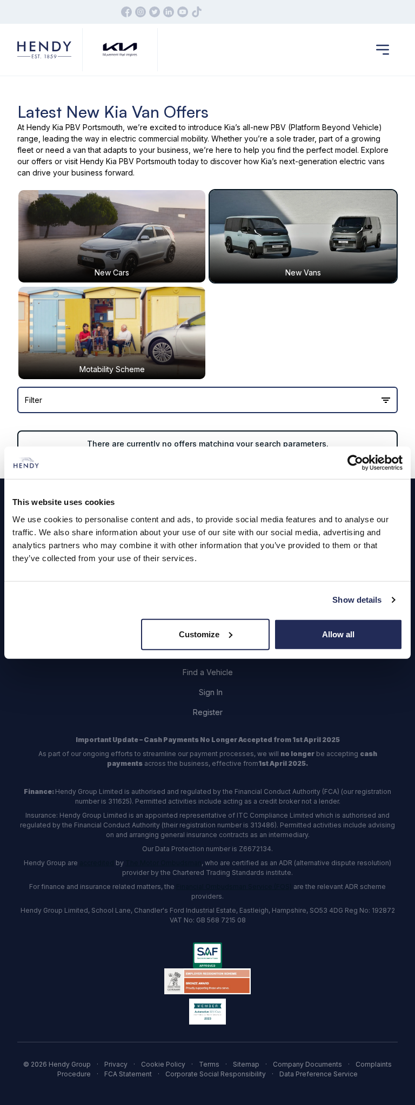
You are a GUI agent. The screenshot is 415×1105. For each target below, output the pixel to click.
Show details (356, 599)
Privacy (116, 1064)
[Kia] (120, 50)
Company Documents (307, 1064)
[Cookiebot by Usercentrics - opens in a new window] (355, 463)
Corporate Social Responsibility (215, 1074)
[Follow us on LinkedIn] (168, 11)
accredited (96, 863)
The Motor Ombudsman (163, 863)
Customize (199, 633)
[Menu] (382, 50)
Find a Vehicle (208, 672)
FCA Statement (128, 1074)
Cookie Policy (163, 1064)
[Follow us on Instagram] (140, 11)
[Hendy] (44, 50)
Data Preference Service (318, 1074)
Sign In (211, 692)
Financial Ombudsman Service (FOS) (234, 886)
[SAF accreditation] (207, 955)
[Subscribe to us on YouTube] (182, 11)
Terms (209, 1064)
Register (208, 712)
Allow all (338, 633)
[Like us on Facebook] (126, 11)
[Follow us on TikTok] (196, 11)
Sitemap (246, 1064)
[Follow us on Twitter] (154, 11)
